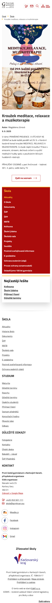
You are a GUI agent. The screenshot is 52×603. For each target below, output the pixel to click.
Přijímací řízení (11, 294)
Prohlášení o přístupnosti (19, 579)
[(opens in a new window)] (26, 559)
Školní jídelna (10, 231)
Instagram (14, 528)
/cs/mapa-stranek (43, 6)
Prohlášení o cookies (26, 582)
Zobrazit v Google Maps (12, 493)
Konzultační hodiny (10, 416)
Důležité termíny (12, 298)
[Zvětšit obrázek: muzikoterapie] (26, 67)
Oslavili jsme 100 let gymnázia (18, 271)
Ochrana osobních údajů (15, 261)
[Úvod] (9, 5)
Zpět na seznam (23, 178)
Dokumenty (9, 207)
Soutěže (8, 246)
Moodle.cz (14, 512)
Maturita (6, 383)
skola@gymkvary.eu (31, 6)
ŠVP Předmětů (8, 459)
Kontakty (6, 444)
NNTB (6, 222)
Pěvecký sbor (8, 421)
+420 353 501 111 (26, 6)
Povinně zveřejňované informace (19, 251)
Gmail (12, 536)
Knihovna (8, 226)
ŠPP (6, 217)
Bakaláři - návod (9, 454)
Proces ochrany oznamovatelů (18, 266)
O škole (7, 202)
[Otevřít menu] (48, 6)
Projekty (8, 241)
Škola (7, 191)
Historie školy (8, 331)
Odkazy (5, 426)
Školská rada (10, 236)
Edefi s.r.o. (35, 588)
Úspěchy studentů (10, 402)
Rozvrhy (5, 393)
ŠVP (6, 212)
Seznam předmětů (10, 411)
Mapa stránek (37, 579)
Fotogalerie (7, 440)
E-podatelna (9, 256)
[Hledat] (37, 6)
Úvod (4, 16)
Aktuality (8, 197)
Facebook (14, 520)
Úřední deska (8, 449)
